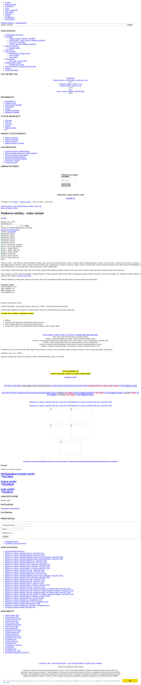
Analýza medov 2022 (12, 617)
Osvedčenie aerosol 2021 (13, 624)
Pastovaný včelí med (11, 139)
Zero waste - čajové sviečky (18, 61)
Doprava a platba (10, 4)
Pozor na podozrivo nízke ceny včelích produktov (21, 153)
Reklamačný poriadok (12, 112)
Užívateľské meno (8, 525)
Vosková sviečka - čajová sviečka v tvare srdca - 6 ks (70, 80)
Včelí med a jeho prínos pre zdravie (16, 155)
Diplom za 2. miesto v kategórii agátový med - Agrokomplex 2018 (26, 601)
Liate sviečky (13, 57)
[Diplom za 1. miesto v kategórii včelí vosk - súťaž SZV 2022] (49, 405)
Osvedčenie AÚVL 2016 (13, 637)
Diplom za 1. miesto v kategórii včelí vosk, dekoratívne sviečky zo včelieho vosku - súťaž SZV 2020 (38, 588)
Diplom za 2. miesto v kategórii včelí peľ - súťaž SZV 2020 (24, 598)
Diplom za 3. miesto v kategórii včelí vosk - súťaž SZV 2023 (25, 572)
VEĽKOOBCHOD (11, 70)
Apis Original (11, 231)
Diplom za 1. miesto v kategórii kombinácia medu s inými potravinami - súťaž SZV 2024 (34, 557)
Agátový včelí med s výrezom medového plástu (20, 66)
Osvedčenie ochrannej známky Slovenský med (20, 607)
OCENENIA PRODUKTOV (14, 551)
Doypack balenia (14, 48)
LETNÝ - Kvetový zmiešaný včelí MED (22, 44)
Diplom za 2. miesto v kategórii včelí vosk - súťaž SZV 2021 (25, 587)
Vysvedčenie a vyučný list (13, 645)
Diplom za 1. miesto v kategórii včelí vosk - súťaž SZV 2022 (25, 579)
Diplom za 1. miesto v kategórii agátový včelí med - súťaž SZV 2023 (27, 566)
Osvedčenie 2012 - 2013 (13, 650)
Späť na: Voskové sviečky (9, 208)
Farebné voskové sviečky (13, 63)
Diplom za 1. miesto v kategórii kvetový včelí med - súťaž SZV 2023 (27, 564)
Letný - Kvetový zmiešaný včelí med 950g (70, 91)
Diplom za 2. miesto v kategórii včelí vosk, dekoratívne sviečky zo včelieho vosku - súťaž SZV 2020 (38, 592)
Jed (6, 130)
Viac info (6, 682)
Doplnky (8, 68)
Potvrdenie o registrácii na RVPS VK (17, 652)
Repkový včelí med (11, 137)
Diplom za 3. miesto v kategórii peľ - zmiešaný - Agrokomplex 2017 (27, 605)
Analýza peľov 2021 (11, 621)
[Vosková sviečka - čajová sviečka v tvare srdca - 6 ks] (70, 78)
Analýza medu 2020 (11, 628)
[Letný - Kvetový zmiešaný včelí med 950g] (70, 89)
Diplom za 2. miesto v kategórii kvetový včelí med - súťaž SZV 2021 (27, 585)
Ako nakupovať (10, 101)
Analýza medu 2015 (11, 641)
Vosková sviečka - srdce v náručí (11, 206)
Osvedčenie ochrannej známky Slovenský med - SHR (22, 603)
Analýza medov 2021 (12, 623)
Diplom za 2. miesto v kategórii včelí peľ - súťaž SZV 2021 (24, 583)
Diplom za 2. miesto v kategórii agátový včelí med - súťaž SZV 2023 (27, 568)
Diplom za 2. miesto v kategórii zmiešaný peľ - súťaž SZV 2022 (26, 574)
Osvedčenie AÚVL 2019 (13, 630)
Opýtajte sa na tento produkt (10, 230)
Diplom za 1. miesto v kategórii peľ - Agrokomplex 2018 (23, 600)
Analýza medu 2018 (11, 634)
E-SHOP (8, 2)
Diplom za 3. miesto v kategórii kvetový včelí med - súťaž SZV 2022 (27, 577)
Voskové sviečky (10, 51)
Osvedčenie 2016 (10, 639)
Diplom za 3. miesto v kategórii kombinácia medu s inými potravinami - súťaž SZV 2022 (34, 575)
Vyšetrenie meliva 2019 (12, 632)
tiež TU (135, 386)
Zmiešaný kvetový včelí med (14, 143)
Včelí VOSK (9, 50)
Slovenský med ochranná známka (16, 159)
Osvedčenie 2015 (10, 643)
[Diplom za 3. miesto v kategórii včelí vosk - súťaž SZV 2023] (49, 402)
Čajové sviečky (14, 55)
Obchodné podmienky (12, 110)
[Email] (3, 218)
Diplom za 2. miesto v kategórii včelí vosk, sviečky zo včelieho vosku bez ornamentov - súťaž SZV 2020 (39, 590)
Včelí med (8, 120)
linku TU (129, 386)
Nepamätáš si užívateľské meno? (15, 543)
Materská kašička (10, 128)
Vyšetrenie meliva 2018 (12, 636)
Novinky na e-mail (11, 162)
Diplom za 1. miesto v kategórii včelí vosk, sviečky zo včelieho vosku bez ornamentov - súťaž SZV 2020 (39, 594)
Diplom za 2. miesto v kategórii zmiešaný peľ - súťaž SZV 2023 (26, 562)
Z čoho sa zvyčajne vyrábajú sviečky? (17, 151)
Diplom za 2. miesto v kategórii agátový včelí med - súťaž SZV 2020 (27, 596)
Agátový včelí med (11, 141)
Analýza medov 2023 (12, 615)
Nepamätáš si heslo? (11, 541)
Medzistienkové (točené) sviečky (19, 53)
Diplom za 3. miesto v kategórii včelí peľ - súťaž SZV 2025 (24, 553)
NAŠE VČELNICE (24, 276)
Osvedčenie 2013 (10, 649)
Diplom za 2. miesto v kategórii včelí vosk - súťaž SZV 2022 (25, 581)
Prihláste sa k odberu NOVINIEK (69, 176)
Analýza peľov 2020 (11, 626)
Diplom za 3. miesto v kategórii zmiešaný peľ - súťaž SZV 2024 (26, 561)
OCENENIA (9, 6)
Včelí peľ (8, 122)
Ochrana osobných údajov (13, 105)
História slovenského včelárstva (15, 157)
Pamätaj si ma (6, 533)
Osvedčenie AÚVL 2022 (13, 619)
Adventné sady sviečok (16, 64)
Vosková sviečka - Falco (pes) (32, 206)
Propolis (7, 126)
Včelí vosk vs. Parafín (12, 160)
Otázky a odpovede (11, 10)
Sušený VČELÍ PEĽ (11, 46)
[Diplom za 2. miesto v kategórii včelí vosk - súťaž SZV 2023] (91, 402)
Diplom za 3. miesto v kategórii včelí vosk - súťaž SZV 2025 (25, 555)
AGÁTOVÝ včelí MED (17, 42)
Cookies (7, 108)
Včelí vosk (8, 124)
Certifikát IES (9, 647)
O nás (7, 8)
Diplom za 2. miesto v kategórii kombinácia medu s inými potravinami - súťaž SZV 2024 (34, 559)
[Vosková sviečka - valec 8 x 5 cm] (70, 84)
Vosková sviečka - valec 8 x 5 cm (70, 86)
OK (130, 680)
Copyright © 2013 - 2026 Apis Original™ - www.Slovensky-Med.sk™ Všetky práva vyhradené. (70, 663)
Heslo (4, 529)
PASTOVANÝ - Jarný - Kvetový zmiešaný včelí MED (27, 40)
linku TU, (54, 395)
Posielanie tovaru (10, 103)
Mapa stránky (9, 107)
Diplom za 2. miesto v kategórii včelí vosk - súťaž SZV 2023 (25, 570)
